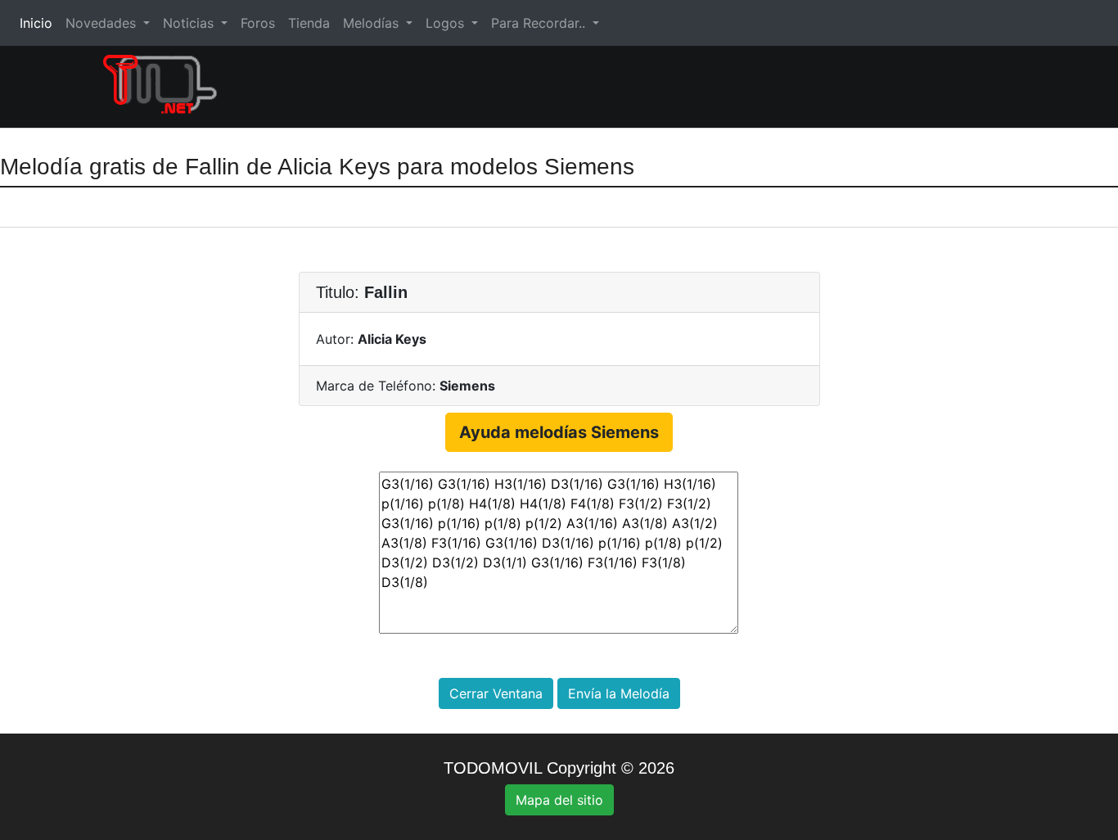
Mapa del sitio (559, 800)
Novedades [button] (102, 23)
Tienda (309, 23)
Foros (258, 23)
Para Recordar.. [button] (540, 23)
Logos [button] (447, 23)
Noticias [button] (190, 23)
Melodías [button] (373, 23)
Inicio (39, 23)
